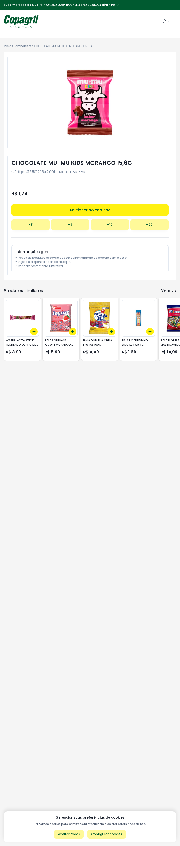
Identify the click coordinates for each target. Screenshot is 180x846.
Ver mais (168, 290)
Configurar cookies (106, 834)
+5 (70, 224)
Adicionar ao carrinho (90, 210)
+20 (149, 224)
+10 (109, 224)
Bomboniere (22, 46)
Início (7, 46)
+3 (31, 224)
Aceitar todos (69, 834)
